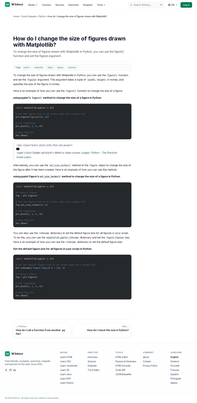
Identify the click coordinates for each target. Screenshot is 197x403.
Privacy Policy (150, 365)
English (175, 357)
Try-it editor (94, 370)
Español (175, 374)
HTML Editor (121, 357)
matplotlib (38, 67)
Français (175, 370)
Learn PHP (65, 378)
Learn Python (67, 383)
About (146, 357)
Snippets (87, 5)
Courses (46, 5)
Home (16, 16)
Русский (175, 365)
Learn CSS (65, 361)
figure (50, 67)
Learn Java (65, 374)
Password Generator (125, 361)
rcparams (72, 67)
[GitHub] (10, 370)
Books (31, 5)
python (27, 67)
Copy (126, 107)
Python (42, 16)
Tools (100, 5)
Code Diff (120, 370)
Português (176, 378)
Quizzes (59, 5)
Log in (186, 5)
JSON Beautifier (123, 374)
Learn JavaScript (68, 365)
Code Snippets (28, 16)
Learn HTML (66, 357)
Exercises (73, 5)
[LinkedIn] (15, 370)
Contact (147, 361)
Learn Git (64, 370)
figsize (60, 67)
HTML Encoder (123, 365)
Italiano (174, 383)
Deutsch (175, 361)
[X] (6, 370)
